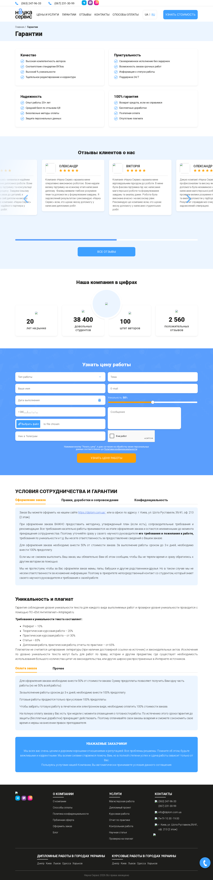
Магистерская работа (121, 801)
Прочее (58, 668)
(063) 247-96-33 (31, 3)
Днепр (40, 863)
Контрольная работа (121, 826)
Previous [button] (25, 196)
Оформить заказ (62, 826)
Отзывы (85, 14)
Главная (19, 27)
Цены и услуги (47, 14)
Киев (49, 863)
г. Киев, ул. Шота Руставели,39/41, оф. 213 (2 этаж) (178, 827)
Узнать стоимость (180, 14)
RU (153, 14)
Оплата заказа (26, 668)
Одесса (66, 863)
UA (146, 14)
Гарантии (69, 14)
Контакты (101, 14)
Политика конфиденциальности (71, 813)
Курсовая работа (119, 813)
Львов (57, 863)
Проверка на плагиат (121, 838)
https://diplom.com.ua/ (92, 512)
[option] (73, 185)
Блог (55, 832)
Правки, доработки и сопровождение (90, 500)
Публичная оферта (63, 820)
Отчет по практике (119, 820)
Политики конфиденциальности (120, 449)
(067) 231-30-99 (64, 3)
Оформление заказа (30, 500)
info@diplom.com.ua (169, 812)
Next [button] (188, 196)
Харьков (77, 863)
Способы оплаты (126, 14)
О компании (59, 801)
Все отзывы (106, 251)
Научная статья (118, 832)
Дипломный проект (120, 807)
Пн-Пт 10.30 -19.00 (168, 818)
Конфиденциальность (151, 500)
